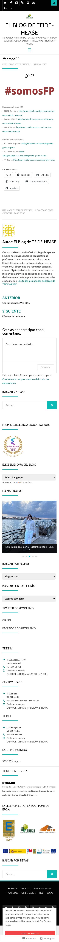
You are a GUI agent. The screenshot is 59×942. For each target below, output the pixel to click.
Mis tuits (6, 619)
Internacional (42, 888)
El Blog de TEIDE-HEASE (17, 64)
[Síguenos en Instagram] (16, 3)
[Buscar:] (24, 405)
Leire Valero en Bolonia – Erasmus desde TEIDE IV (30, 548)
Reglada (13, 888)
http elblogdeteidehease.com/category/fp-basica (34, 160)
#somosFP (7, 213)
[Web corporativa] (11, 8)
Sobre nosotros (24, 210)
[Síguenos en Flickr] (28, 3)
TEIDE (22, 213)
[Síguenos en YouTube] (33, 3)
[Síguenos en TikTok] (22, 3)
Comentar (46, 367)
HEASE (16, 213)
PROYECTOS (12, 892)
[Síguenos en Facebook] (11, 3)
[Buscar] (54, 3)
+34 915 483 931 (14, 734)
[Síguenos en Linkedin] (5, 8)
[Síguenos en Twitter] (5, 3)
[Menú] (29, 49)
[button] (29, 91)
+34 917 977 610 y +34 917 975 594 (23, 700)
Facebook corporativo (19, 628)
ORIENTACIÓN (28, 892)
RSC (41, 892)
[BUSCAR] (52, 405)
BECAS (50, 892)
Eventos (26, 888)
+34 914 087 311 (14, 666)
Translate (27, 482)
